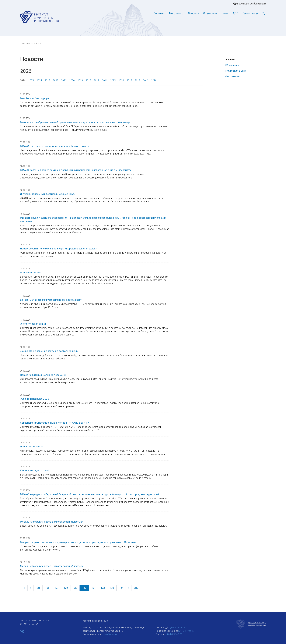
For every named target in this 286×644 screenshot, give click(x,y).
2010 (154, 80)
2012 (137, 80)
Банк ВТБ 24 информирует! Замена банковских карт (50, 299)
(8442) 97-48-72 (174, 634)
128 (66, 587)
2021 (63, 80)
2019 (80, 80)
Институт (158, 13)
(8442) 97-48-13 (185, 631)
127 (57, 587)
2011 (145, 80)
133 (112, 587)
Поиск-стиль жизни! (32, 446)
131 (93, 587)
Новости (230, 59)
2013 (129, 80)
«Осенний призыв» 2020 (34, 398)
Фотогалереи (232, 76)
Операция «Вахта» (31, 272)
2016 (104, 80)
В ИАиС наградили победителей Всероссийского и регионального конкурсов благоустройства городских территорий (89, 494)
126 (47, 587)
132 (103, 587)
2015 (113, 80)
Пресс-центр (250, 13)
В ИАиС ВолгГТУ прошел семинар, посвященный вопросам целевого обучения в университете (76, 169)
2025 (31, 80)
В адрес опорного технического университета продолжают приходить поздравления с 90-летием (78, 542)
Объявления (232, 65)
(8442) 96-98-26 (177, 627)
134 (121, 587)
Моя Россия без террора (34, 98)
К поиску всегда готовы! (34, 470)
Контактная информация (95, 620)
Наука (225, 13)
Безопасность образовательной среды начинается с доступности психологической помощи (75, 122)
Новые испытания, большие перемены (43, 374)
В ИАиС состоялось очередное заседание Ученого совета (54, 146)
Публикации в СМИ (235, 70)
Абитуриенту (176, 13)
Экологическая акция (33, 323)
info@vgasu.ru (111, 634)
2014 (121, 80)
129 (75, 587)
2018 (88, 80)
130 (84, 587)
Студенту (193, 13)
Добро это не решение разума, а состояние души (49, 350)
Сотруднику (210, 13)
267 (136, 587)
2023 (47, 80)
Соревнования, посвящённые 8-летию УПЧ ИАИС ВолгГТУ (54, 422)
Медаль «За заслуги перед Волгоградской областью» (51, 521)
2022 (55, 80)
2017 (96, 80)
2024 (39, 80)
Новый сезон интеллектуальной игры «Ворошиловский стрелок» (58, 248)
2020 (72, 80)
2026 (22, 80)
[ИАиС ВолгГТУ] (40, 17)
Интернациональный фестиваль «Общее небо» (48, 193)
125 (38, 587)
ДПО (235, 13)
